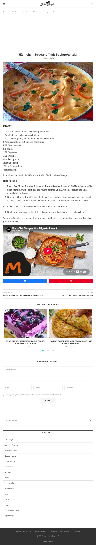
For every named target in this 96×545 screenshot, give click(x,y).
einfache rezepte (10, 456)
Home (5, 12)
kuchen (7, 478)
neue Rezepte (9, 489)
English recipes (9, 461)
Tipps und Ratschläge (12, 510)
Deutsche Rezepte (10, 451)
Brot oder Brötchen (11, 445)
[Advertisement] (48, 33)
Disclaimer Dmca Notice (59, 532)
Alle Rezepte (16, 12)
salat (6, 494)
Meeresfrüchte (9, 483)
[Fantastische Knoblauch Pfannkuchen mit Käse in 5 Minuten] (70, 323)
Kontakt (76, 532)
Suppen (7, 505)
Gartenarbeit (8, 467)
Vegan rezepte (9, 516)
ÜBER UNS (40, 532)
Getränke (7, 472)
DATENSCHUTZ (23, 532)
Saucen (7, 499)
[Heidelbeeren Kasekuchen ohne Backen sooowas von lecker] (25, 323)
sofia (52, 58)
